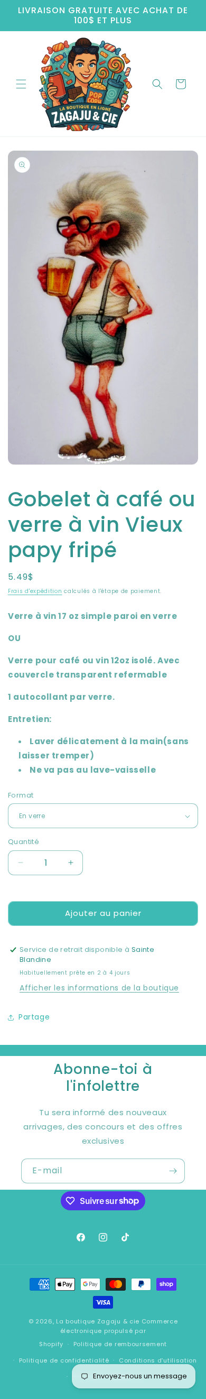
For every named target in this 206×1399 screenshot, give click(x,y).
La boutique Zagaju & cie (97, 1321)
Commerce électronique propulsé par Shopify (108, 1332)
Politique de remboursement (120, 1344)
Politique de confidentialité (64, 1360)
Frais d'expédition (35, 591)
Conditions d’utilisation (158, 1360)
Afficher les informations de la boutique (99, 988)
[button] (21, 84)
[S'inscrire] (172, 1171)
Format (20, 795)
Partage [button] (34, 1017)
